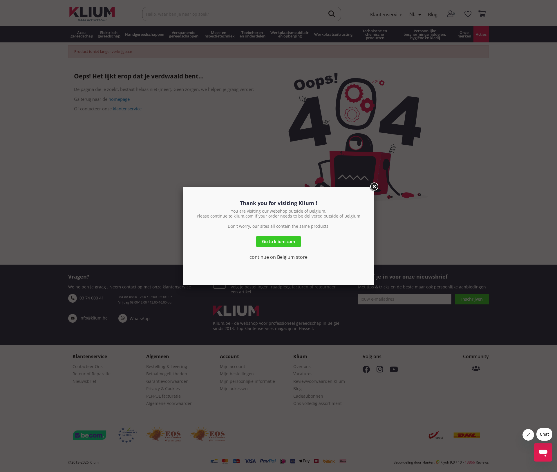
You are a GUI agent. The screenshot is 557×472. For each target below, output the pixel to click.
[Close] (374, 187)
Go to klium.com (278, 241)
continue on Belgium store (278, 257)
